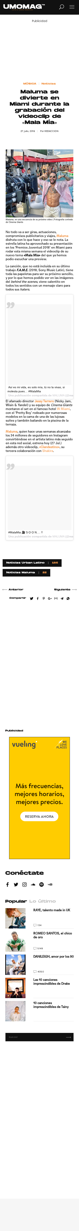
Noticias (49, 84)
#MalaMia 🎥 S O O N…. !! (25, 532)
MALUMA (58, 395)
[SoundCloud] (33, 885)
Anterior (16, 590)
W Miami (63, 409)
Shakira (47, 451)
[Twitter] (16, 885)
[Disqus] (39, 663)
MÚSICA (29, 84)
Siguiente (62, 590)
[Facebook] (7, 885)
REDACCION (51, 131)
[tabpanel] (39, 964)
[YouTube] (50, 885)
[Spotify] (41, 885)
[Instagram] (24, 885)
